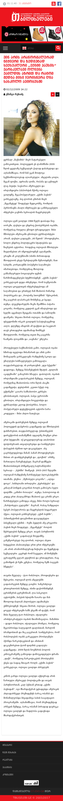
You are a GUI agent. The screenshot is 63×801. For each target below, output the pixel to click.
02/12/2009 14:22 (17, 89)
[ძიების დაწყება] (58, 48)
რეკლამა (7, 760)
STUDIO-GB (37, 791)
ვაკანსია (7, 767)
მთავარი (7, 745)
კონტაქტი (8, 775)
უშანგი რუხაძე (14, 94)
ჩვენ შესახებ (9, 753)
